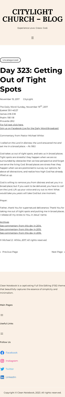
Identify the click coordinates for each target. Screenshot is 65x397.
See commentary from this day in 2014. (20, 225)
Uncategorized (10, 60)
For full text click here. (11, 124)
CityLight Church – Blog (32, 15)
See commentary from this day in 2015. (20, 229)
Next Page (58, 252)
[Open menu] (32, 38)
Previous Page (9, 252)
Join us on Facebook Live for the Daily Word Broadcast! (29, 128)
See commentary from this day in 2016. (20, 233)
